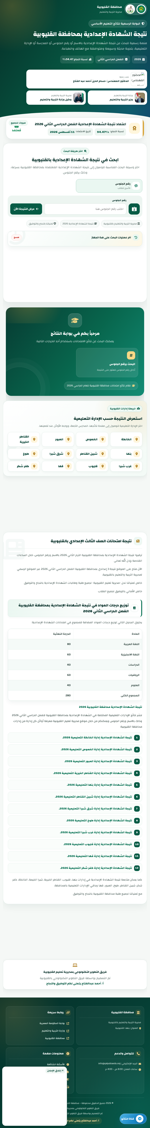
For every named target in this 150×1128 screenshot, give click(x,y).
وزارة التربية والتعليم (53, 1031)
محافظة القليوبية (55, 1038)
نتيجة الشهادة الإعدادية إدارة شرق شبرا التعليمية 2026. (95, 808)
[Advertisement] (34, 1098)
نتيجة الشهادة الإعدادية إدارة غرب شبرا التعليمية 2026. (96, 832)
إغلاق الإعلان (54, 1070)
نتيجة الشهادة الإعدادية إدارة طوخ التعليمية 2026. (99, 820)
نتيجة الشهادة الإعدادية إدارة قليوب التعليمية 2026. (97, 844)
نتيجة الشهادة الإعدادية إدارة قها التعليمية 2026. (99, 856)
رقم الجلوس (119, 200)
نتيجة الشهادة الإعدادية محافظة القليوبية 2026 (110, 706)
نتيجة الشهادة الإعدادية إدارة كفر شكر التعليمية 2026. (96, 867)
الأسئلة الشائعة (56, 1064)
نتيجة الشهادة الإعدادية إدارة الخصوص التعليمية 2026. (96, 749)
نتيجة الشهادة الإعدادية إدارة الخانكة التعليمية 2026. (97, 737)
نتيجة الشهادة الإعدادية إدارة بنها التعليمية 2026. (99, 784)
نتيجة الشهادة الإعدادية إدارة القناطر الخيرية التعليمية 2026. (92, 773)
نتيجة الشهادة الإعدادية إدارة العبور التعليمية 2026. (98, 761)
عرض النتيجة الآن (24, 209)
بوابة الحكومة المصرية (52, 1023)
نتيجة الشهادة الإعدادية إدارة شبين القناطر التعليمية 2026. (93, 796)
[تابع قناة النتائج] (133, 1119)
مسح (16, 237)
